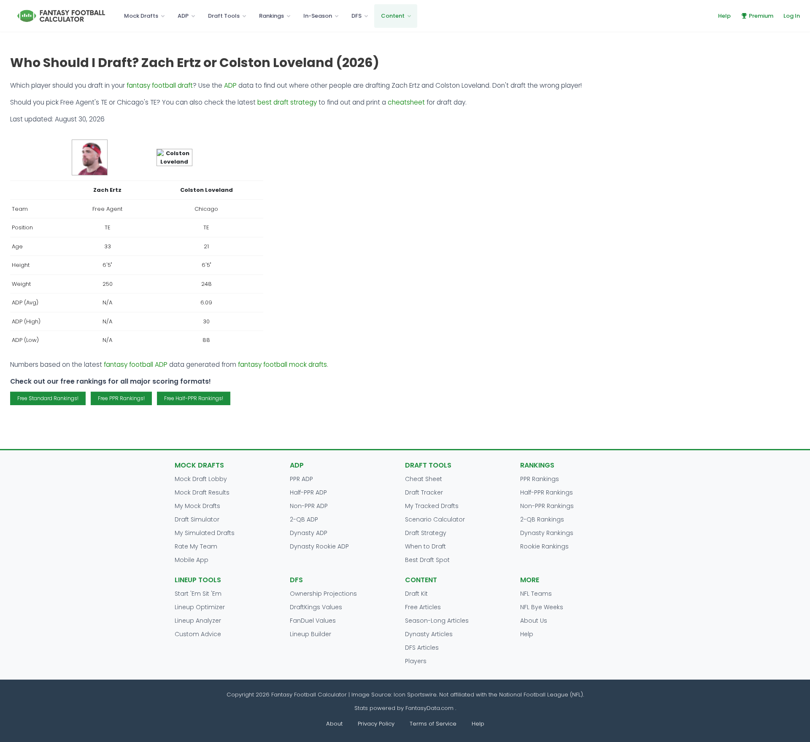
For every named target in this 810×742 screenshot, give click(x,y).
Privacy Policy (376, 724)
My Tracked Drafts (432, 506)
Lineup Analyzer (198, 620)
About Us (533, 620)
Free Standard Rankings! (47, 398)
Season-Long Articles (437, 620)
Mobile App (191, 560)
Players (416, 661)
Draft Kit (416, 593)
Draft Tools (224, 16)
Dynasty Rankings (546, 533)
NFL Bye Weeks (541, 607)
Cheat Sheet (423, 479)
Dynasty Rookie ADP (319, 546)
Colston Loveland (206, 190)
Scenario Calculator (435, 519)
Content (393, 16)
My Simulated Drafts (205, 533)
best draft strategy (287, 102)
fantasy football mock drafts (282, 364)
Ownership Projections (323, 593)
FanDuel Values (313, 620)
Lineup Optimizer (200, 607)
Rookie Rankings (544, 546)
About (334, 724)
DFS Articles (422, 647)
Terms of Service (433, 724)
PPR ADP (301, 479)
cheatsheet (406, 102)
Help (724, 16)
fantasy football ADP (135, 364)
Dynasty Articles (429, 634)
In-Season (317, 16)
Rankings (271, 16)
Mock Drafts (141, 16)
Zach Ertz (107, 190)
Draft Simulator (197, 519)
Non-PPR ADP (309, 506)
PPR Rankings (539, 479)
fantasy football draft (160, 85)
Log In (791, 16)
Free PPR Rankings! (121, 398)
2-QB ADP (304, 519)
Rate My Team (196, 546)
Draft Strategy (425, 533)
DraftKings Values (316, 607)
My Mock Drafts (197, 506)
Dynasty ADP (308, 533)
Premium (761, 16)
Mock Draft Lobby (201, 479)
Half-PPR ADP (308, 492)
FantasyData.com (430, 708)
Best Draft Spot (427, 560)
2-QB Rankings (542, 519)
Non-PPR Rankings (547, 506)
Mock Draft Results (202, 492)
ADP (183, 16)
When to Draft (425, 546)
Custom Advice (198, 634)
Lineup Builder (310, 634)
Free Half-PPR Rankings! (193, 398)
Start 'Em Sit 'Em (198, 593)
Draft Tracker (424, 492)
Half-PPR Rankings (546, 492)
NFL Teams (536, 593)
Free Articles (423, 607)
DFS (356, 16)
